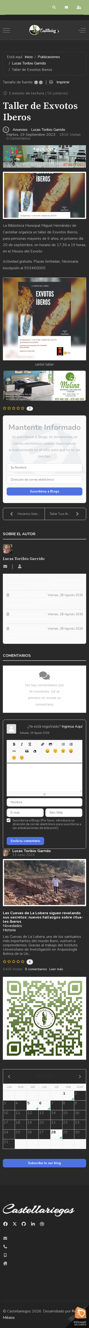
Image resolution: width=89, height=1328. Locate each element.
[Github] (24, 1224)
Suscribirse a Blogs (44, 491)
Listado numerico (70, 744)
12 (29, 1112)
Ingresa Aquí (72, 726)
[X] (15, 1224)
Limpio (34, 750)
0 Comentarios (18, 138)
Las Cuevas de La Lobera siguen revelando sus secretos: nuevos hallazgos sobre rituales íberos (43, 917)
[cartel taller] (44, 195)
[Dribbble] (42, 1224)
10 (6, 1112)
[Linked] (33, 1224)
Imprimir (63, 82)
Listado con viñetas (63, 744)
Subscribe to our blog (44, 1163)
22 (65, 1122)
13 (41, 1112)
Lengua (70, 750)
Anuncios (20, 130)
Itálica (21, 744)
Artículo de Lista (13, 750)
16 (77, 1112)
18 (17, 1122)
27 (41, 1132)
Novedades (12, 925)
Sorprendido (63, 750)
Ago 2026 (44, 1076)
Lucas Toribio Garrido (48, 129)
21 (53, 1122)
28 (53, 1132)
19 (29, 1122)
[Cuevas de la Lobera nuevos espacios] (44, 882)
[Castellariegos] (44, 30)
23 (77, 1122)
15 (65, 1112)
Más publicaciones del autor (66, 582)
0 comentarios (36, 969)
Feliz (47, 750)
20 (41, 1122)
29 (65, 1132)
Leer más (56, 969)
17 (6, 1122)
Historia (9, 930)
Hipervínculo (42, 744)
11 (17, 1112)
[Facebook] (5, 1224)
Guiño (21, 757)
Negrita (13, 744)
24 (6, 1132)
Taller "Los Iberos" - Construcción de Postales (68, 514)
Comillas (26, 750)
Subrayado (29, 744)
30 (77, 1132)
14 (53, 1112)
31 (6, 1141)
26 (29, 1132)
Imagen (50, 744)
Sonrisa (55, 750)
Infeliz (13, 757)
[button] (54, 7)
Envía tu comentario (25, 841)
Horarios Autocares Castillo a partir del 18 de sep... (31, 514)
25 (17, 1132)
